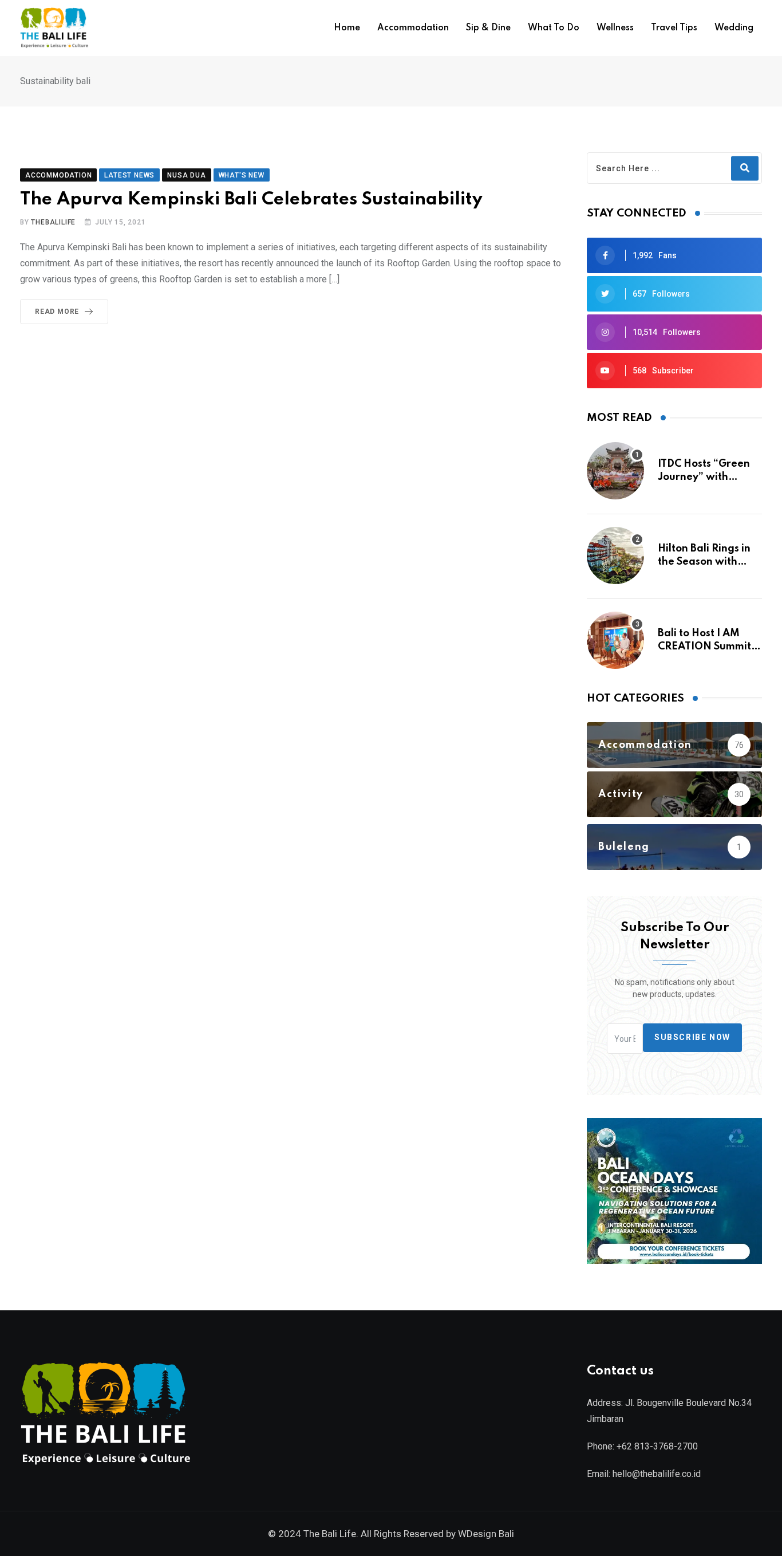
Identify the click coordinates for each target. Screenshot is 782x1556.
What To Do (553, 28)
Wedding (733, 28)
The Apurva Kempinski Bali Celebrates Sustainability (251, 199)
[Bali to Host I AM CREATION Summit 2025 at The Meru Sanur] (615, 640)
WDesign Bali (486, 1533)
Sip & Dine (488, 28)
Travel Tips (674, 28)
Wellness (615, 28)
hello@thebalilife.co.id (657, 1473)
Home (347, 28)
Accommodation (413, 28)
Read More (57, 312)
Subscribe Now (692, 1037)
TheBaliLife (53, 222)
